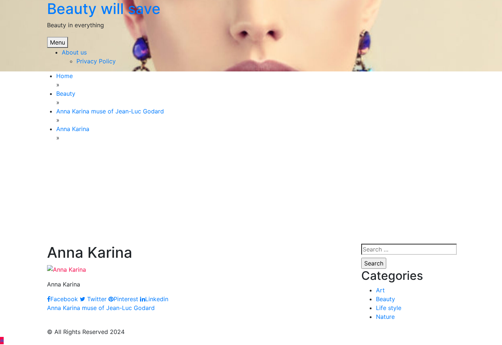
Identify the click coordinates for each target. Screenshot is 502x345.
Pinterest (126, 299)
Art (380, 290)
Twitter (96, 299)
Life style (388, 307)
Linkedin (156, 299)
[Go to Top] (2, 340)
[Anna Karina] (66, 268)
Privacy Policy (96, 61)
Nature (385, 316)
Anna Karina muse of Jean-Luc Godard (101, 307)
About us (74, 52)
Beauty (385, 299)
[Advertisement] (103, 194)
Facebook (64, 299)
